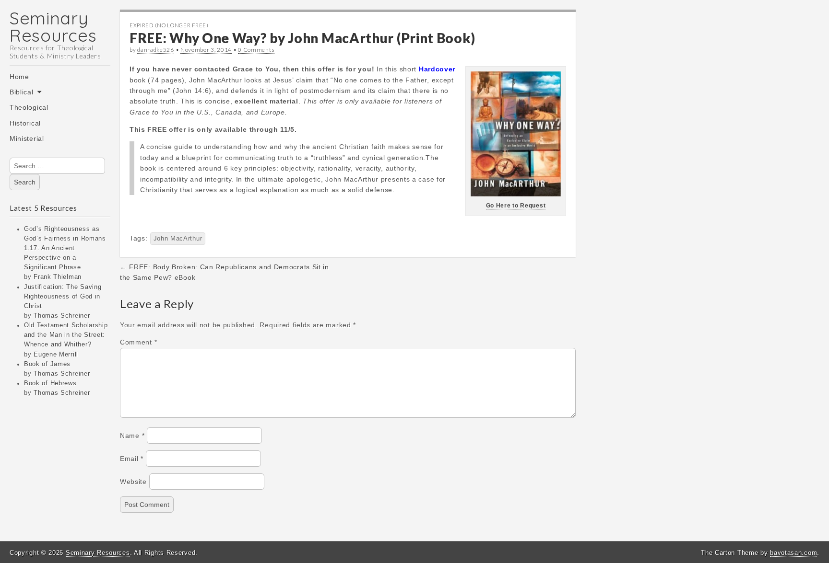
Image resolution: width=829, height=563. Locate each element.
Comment (138, 342)
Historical (25, 123)
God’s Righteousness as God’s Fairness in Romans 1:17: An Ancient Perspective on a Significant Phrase (65, 248)
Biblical (22, 92)
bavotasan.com (793, 552)
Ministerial (27, 138)
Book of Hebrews (50, 383)
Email (131, 458)
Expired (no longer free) (169, 25)
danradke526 (155, 49)
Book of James (47, 364)
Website (133, 481)
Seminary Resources (53, 26)
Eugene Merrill (56, 354)
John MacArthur (178, 238)
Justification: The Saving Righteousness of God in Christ (63, 297)
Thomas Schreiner (62, 315)
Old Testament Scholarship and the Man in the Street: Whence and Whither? (66, 335)
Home (19, 76)
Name (132, 435)
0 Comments (256, 49)
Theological (29, 107)
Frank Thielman (58, 277)
